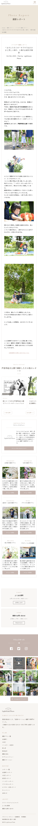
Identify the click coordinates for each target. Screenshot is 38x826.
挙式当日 (4, 751)
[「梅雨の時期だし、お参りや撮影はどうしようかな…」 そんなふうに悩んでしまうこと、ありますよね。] (6, 676)
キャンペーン (6, 790)
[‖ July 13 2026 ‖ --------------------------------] (19, 663)
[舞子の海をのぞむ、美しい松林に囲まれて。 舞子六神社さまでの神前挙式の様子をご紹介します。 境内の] (32, 689)
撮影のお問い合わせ (7, 808)
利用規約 (23, 817)
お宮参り (4, 739)
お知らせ (4, 793)
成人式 (4, 748)
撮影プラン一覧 (6, 736)
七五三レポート (6, 775)
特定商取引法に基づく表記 (9, 819)
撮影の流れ (5, 754)
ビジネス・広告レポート (9, 787)
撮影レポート (10, 28)
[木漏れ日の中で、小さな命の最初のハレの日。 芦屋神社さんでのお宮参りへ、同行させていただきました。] (32, 676)
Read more (19, 622)
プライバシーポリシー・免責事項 (10, 817)
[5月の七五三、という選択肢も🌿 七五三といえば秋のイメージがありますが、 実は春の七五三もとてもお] (19, 689)
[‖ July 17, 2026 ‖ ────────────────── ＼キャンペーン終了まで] (6, 663)
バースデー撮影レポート (21, 28)
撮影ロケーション (7, 760)
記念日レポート (6, 778)
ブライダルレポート (7, 784)
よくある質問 (6, 805)
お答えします (19, 602)
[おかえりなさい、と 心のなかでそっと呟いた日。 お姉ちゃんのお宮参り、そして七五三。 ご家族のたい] (6, 689)
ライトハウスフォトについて (10, 803)
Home (3, 28)
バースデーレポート (7, 781)
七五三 (4, 742)
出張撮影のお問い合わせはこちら (19, 353)
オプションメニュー (7, 757)
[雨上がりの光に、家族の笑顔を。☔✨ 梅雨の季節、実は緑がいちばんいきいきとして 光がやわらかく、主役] (19, 676)
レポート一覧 (6, 769)
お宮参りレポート (7, 772)
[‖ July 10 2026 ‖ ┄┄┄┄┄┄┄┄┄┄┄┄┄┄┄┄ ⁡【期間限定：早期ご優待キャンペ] (32, 663)
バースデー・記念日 (7, 745)
